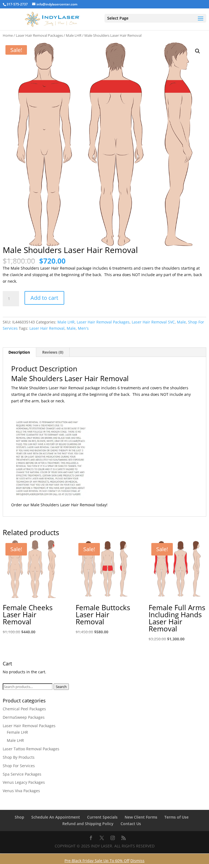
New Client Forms (141, 817)
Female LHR (17, 732)
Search (61, 686)
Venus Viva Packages (21, 790)
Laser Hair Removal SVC (153, 322)
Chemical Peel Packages (24, 708)
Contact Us (131, 823)
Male (181, 322)
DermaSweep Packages (24, 717)
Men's (83, 328)
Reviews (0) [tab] (52, 352)
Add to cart (44, 297)
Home (8, 35)
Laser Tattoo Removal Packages (31, 748)
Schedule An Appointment (55, 817)
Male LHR (73, 35)
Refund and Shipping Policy (87, 823)
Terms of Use (176, 817)
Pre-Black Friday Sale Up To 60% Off (96, 860)
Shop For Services (19, 765)
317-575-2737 (17, 4)
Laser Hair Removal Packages (39, 35)
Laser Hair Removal (46, 328)
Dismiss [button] (137, 860)
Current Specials (102, 817)
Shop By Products (19, 757)
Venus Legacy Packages (24, 782)
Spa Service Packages (22, 774)
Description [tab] (19, 352)
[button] (197, 51)
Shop (19, 817)
